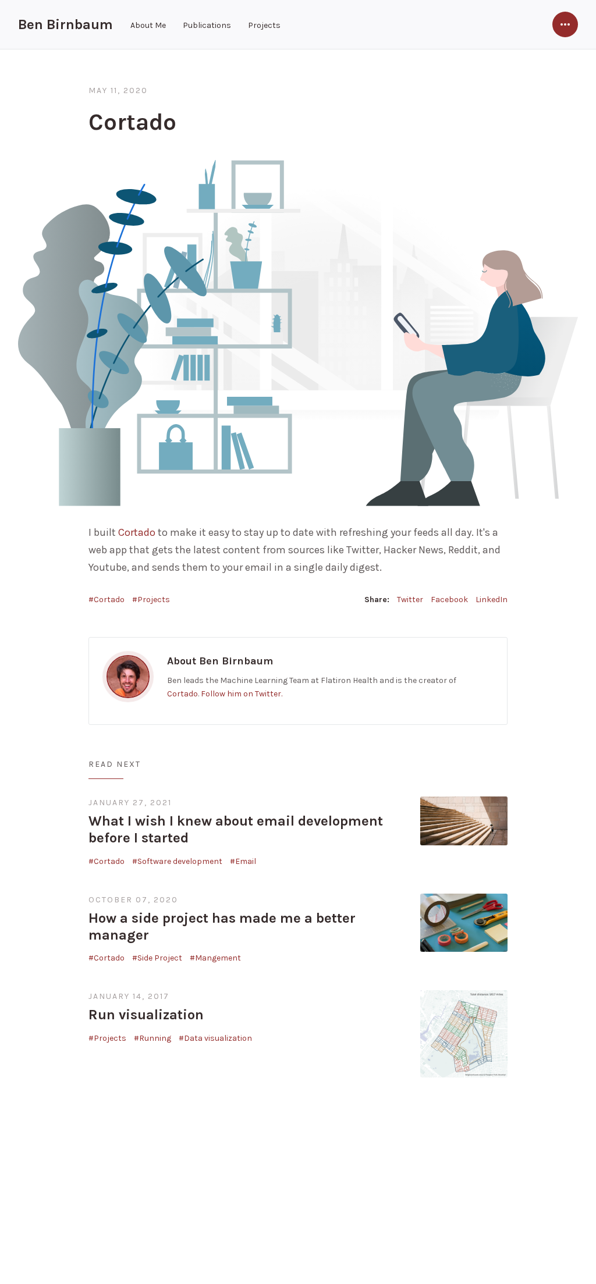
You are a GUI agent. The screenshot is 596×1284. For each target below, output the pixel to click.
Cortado (136, 532)
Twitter (410, 599)
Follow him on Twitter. (241, 694)
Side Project (159, 958)
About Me (148, 25)
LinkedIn (492, 599)
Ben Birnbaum (65, 24)
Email (245, 861)
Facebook (449, 599)
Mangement (218, 958)
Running (155, 1038)
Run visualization (146, 1014)
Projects (264, 25)
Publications (207, 25)
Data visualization (218, 1038)
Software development (179, 861)
